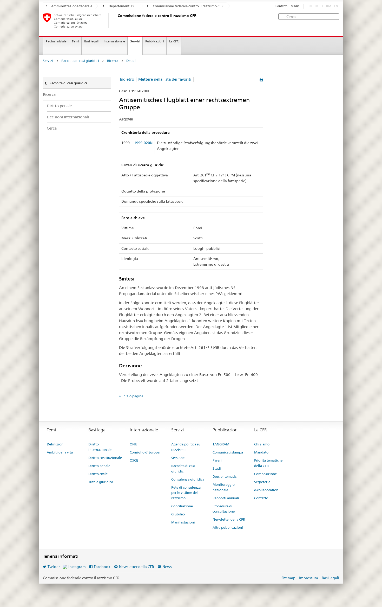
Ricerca (112, 61)
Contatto (281, 6)
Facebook (102, 567)
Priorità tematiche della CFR (268, 463)
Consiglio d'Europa (145, 452)
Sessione (178, 458)
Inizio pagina (132, 396)
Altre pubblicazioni (228, 527)
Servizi (135, 41)
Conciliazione (182, 506)
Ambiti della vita (60, 452)
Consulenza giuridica (187, 479)
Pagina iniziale (56, 41)
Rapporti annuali (226, 498)
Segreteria (262, 482)
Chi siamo (261, 444)
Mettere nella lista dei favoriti (164, 79)
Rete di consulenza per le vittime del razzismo (186, 492)
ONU (133, 444)
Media (295, 6)
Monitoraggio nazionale (224, 487)
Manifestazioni (183, 522)
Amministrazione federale (71, 6)
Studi (217, 468)
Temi (75, 41)
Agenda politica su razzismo (185, 447)
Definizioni (55, 444)
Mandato (261, 452)
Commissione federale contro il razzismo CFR (187, 6)
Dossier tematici (225, 476)
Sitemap (288, 578)
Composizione (265, 474)
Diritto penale (59, 105)
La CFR (174, 41)
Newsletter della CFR (229, 519)
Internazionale (114, 41)
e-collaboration (266, 490)
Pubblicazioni (154, 41)
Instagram (77, 567)
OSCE (134, 460)
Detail (131, 61)
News (167, 567)
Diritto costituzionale (105, 458)
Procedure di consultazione (224, 509)
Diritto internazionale (99, 447)
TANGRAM (221, 444)
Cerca (52, 128)
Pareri (217, 460)
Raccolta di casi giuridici (80, 61)
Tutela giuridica (100, 482)
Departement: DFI (122, 6)
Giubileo (178, 514)
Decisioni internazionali (68, 116)
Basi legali (91, 41)
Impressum (308, 578)
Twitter (54, 567)
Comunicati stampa (228, 452)
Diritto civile (98, 474)
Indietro (127, 79)
